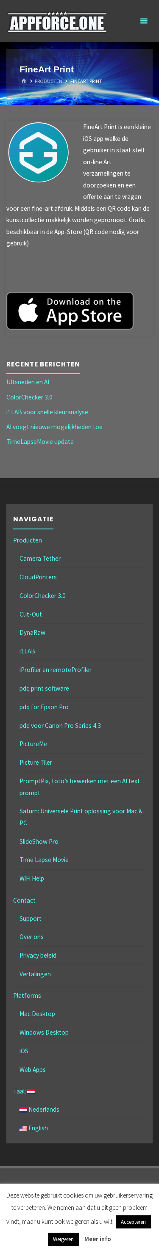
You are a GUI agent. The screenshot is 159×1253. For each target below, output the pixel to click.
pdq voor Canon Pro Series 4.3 (60, 726)
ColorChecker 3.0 (29, 397)
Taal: (20, 1091)
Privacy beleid (38, 955)
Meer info (97, 1239)
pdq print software (44, 688)
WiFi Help (32, 878)
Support (31, 918)
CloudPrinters (38, 577)
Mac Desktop (37, 1014)
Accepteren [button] (133, 1221)
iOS (24, 1051)
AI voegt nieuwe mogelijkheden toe (54, 427)
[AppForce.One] (57, 21)
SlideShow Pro (39, 841)
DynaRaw (32, 632)
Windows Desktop (44, 1032)
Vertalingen (35, 974)
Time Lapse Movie (44, 860)
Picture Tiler (36, 762)
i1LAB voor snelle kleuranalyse (47, 412)
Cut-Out (31, 614)
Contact (24, 900)
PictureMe (33, 744)
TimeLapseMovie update (40, 442)
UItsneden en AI (27, 382)
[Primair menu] (143, 21)
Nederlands (43, 1109)
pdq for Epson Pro (44, 707)
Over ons (32, 937)
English (37, 1128)
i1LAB (27, 651)
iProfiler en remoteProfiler (56, 670)
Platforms (27, 995)
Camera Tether (40, 558)
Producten (48, 81)
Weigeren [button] (63, 1239)
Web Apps (33, 1070)
